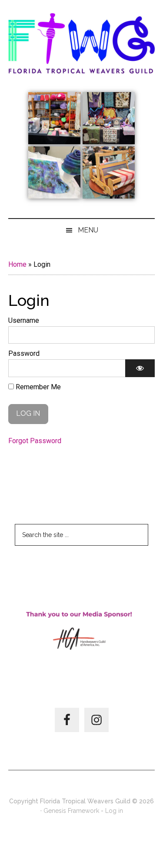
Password (24, 353)
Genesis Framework (71, 810)
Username (23, 320)
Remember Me (37, 387)
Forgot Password (34, 441)
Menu (88, 230)
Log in (114, 810)
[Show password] (140, 368)
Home (17, 264)
